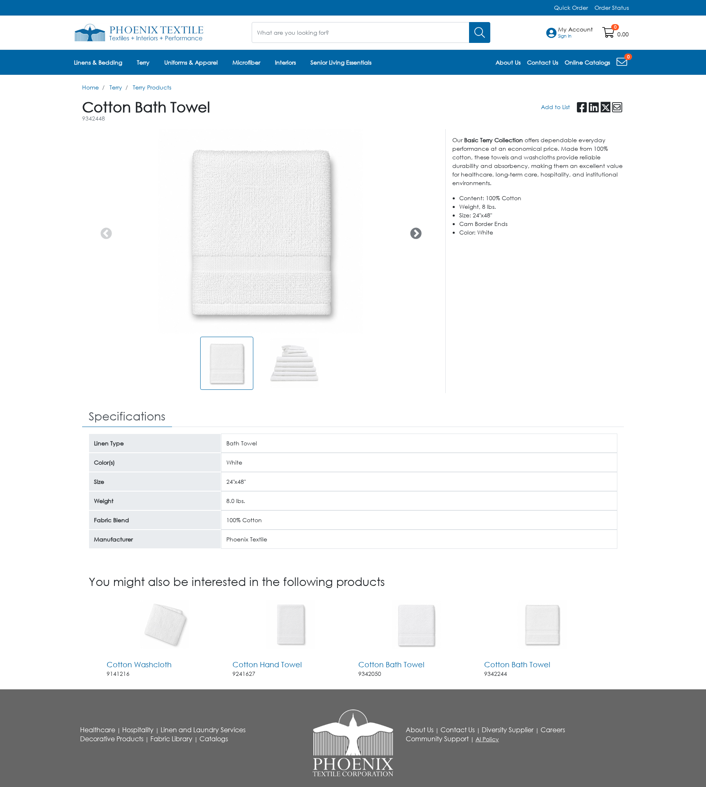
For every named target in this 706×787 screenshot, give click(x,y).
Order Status (611, 7)
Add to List (555, 106)
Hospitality (138, 730)
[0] (623, 63)
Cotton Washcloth (139, 664)
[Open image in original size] (139, 31)
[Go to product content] (165, 624)
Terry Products (152, 87)
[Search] (479, 32)
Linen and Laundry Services (203, 730)
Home (90, 87)
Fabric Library (171, 739)
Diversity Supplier (508, 730)
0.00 (623, 34)
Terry (143, 62)
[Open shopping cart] (609, 34)
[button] (575, 32)
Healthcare (97, 730)
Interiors (285, 62)
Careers (553, 730)
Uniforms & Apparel (191, 62)
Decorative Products (111, 739)
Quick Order (571, 7)
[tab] (127, 416)
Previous (104, 231)
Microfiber (246, 62)
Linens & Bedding (98, 62)
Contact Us (457, 730)
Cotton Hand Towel (267, 664)
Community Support (437, 739)
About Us (419, 730)
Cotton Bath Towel (391, 664)
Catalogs (213, 739)
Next (413, 231)
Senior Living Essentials (341, 62)
